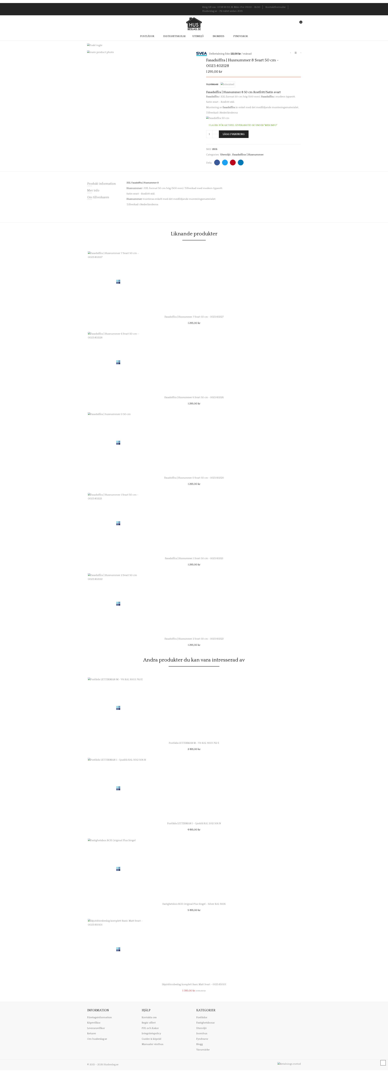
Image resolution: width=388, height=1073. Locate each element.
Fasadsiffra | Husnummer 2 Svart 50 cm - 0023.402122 (194, 638)
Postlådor (201, 1017)
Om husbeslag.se (97, 1039)
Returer (91, 1033)
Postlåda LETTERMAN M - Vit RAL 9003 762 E (194, 743)
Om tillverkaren (98, 197)
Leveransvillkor (96, 1028)
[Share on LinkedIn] (241, 162)
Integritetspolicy (151, 1033)
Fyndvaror (202, 1039)
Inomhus (201, 1033)
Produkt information (101, 183)
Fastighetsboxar (205, 1022)
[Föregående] (290, 53)
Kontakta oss (149, 1017)
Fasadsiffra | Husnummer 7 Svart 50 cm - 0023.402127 (194, 316)
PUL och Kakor (150, 1028)
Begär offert (149, 1022)
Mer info (93, 190)
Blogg (199, 1044)
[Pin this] (233, 162)
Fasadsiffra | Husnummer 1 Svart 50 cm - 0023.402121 (194, 558)
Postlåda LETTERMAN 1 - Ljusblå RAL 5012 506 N (194, 823)
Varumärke (203, 1049)
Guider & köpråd (151, 1039)
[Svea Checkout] (202, 53)
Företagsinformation (99, 1017)
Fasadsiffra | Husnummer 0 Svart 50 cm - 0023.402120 (194, 477)
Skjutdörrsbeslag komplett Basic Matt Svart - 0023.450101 (194, 984)
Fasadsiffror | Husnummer (248, 154)
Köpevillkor (93, 1022)
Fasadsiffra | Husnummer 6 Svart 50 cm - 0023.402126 (194, 397)
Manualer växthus (152, 1044)
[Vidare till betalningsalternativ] (300, 53)
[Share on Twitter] (225, 162)
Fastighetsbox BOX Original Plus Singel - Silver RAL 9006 (194, 904)
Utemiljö (225, 154)
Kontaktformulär (276, 7)
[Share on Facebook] (217, 162)
